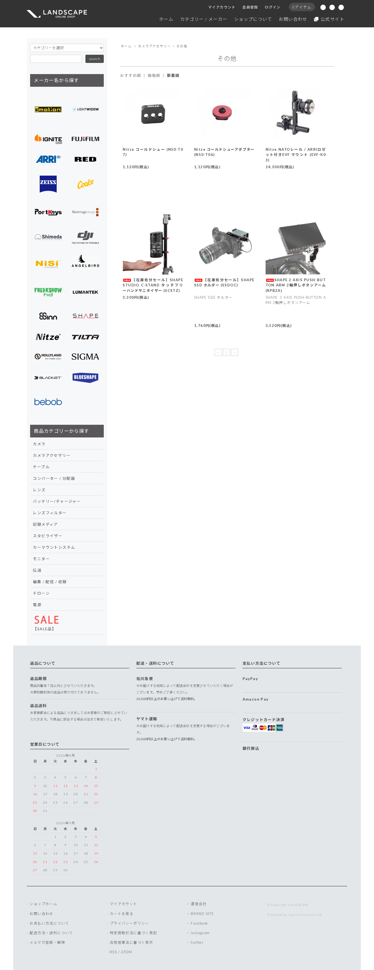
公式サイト (332, 19)
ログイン (273, 7)
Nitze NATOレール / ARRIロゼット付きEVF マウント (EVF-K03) (296, 154)
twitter (197, 942)
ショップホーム (43, 904)
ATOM (126, 952)
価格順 (154, 75)
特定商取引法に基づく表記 (133, 933)
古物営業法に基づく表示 (131, 942)
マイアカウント (222, 7)
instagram (200, 933)
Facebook (199, 923)
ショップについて (253, 19)
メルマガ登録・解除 (47, 942)
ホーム (166, 19)
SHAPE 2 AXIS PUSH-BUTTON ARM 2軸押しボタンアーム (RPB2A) (296, 285)
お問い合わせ (293, 19)
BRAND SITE (202, 913)
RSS (113, 952)
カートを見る (121, 913)
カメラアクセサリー (154, 46)
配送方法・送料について (51, 933)
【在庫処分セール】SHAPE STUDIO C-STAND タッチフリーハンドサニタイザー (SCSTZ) (153, 285)
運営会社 (199, 904)
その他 (181, 46)
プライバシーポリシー (129, 923)
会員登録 (250, 7)
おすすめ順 (130, 75)
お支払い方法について (49, 923)
